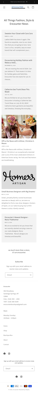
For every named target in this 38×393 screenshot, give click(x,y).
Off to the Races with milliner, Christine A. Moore (18, 142)
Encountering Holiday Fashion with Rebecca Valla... (18, 61)
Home (6, 326)
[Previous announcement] (3, 2)
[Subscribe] (30, 274)
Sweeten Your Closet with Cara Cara (19, 33)
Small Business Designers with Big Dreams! (18, 191)
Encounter (16, 389)
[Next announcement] (34, 2)
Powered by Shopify (24, 389)
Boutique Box (8, 335)
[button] (4, 7)
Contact (6, 344)
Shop (5, 331)
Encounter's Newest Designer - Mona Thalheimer (17, 218)
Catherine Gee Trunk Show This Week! (17, 90)
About (6, 340)
